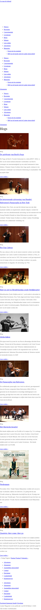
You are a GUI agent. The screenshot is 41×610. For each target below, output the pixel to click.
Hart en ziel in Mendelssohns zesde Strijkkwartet (20, 290)
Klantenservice (8, 578)
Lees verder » (4, 176)
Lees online (7, 43)
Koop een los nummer (14, 51)
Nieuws (6, 27)
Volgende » (24, 558)
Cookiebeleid (8, 576)
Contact (6, 570)
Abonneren (7, 565)
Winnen (6, 40)
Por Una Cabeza (6, 247)
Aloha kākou (5, 337)
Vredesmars (4, 484)
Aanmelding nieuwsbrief (11, 568)
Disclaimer (7, 573)
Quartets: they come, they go (11, 533)
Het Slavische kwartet (9, 427)
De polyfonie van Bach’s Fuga (12, 154)
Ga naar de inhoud (5, 1)
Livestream (7, 35)
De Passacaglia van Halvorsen (12, 382)
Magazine (7, 48)
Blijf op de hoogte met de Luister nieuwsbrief (21, 54)
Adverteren (7, 46)
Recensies (7, 29)
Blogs (5, 37)
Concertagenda (8, 32)
